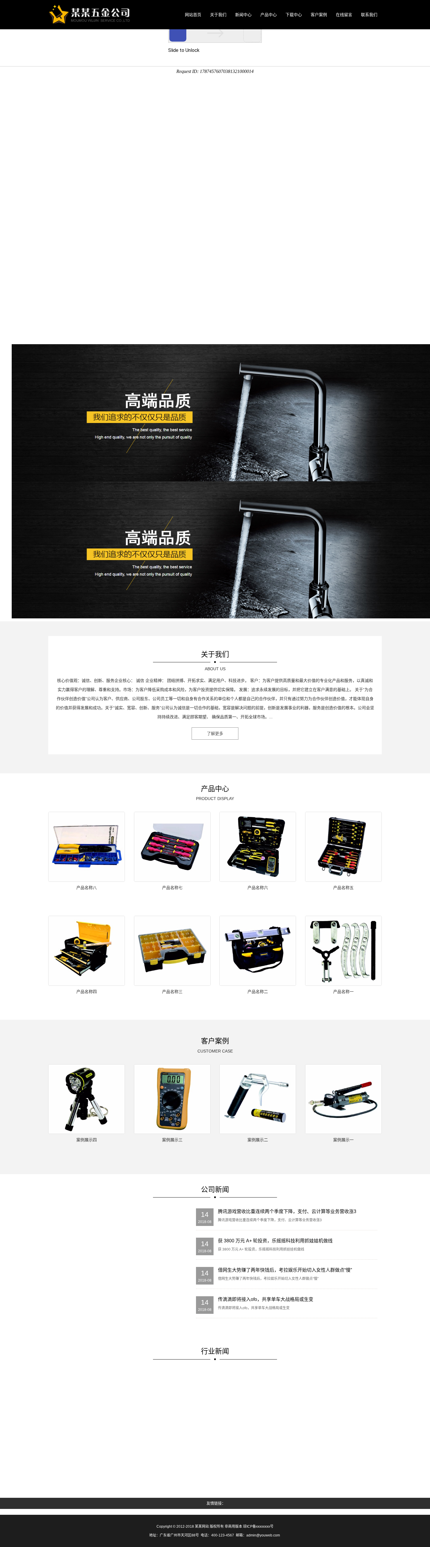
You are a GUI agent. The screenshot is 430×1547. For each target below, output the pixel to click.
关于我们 (218, 14)
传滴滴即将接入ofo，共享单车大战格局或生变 (265, 1299)
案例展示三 (172, 1139)
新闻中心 (243, 14)
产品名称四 (86, 991)
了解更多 (215, 733)
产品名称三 (172, 991)
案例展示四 (86, 1139)
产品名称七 (172, 887)
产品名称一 (343, 991)
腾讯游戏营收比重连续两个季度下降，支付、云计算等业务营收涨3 (287, 1211)
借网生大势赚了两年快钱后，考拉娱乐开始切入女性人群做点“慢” (285, 1270)
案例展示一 (343, 1139)
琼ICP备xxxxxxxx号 (258, 1526)
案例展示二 (257, 1139)
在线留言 (344, 14)
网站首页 (193, 14)
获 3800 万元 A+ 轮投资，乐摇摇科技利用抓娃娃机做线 (275, 1240)
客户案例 (319, 14)
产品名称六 (257, 887)
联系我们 (369, 14)
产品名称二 (257, 991)
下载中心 (293, 14)
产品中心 (268, 14)
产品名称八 (86, 887)
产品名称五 (343, 887)
